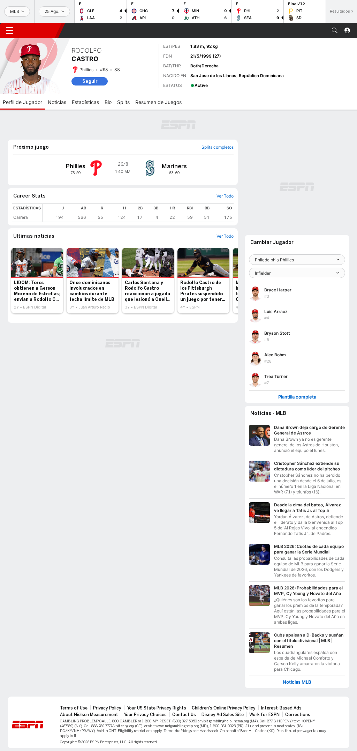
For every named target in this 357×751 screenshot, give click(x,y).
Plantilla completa (297, 397)
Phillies (86, 69)
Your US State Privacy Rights (156, 708)
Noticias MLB (297, 682)
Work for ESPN (264, 714)
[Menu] (9, 30)
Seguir (89, 81)
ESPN (40, 30)
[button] (334, 30)
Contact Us (184, 714)
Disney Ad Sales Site (223, 714)
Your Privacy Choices (145, 714)
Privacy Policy (107, 708)
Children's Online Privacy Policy (224, 708)
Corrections (297, 714)
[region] (138, 212)
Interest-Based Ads (281, 708)
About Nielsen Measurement (89, 714)
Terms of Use (74, 708)
